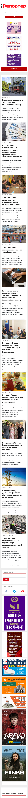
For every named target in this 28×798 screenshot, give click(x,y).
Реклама (13, 793)
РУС (14, 19)
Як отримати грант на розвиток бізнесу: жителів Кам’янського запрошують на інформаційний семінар (11, 295)
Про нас (11, 791)
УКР (14, 16)
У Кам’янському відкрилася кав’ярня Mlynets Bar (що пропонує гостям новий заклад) (12, 542)
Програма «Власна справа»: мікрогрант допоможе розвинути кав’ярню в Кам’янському (11, 347)
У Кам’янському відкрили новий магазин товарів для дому (12, 250)
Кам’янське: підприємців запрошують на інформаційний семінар (12, 102)
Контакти (20, 793)
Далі (18, 565)
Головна (5, 791)
